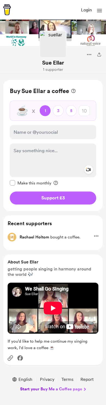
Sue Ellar (53, 62)
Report (86, 379)
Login (86, 9)
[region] (53, 145)
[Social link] (10, 358)
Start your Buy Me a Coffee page (51, 389)
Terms (67, 379)
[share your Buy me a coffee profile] (99, 54)
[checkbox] (30, 182)
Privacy (47, 379)
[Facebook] (20, 358)
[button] (99, 10)
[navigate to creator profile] (53, 44)
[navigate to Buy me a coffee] (7, 9)
